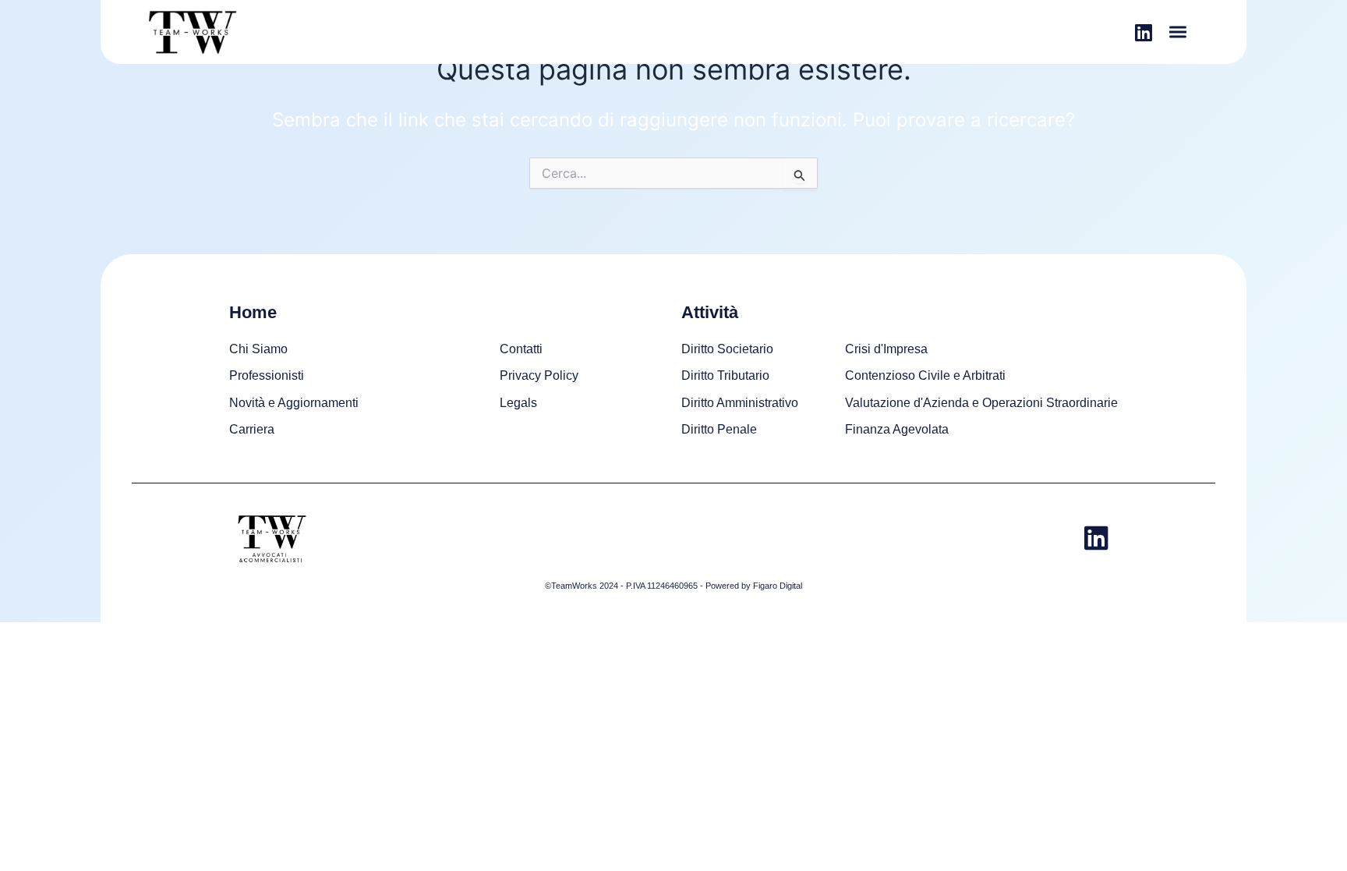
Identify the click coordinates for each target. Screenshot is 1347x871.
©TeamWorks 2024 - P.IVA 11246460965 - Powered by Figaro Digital (673, 585)
